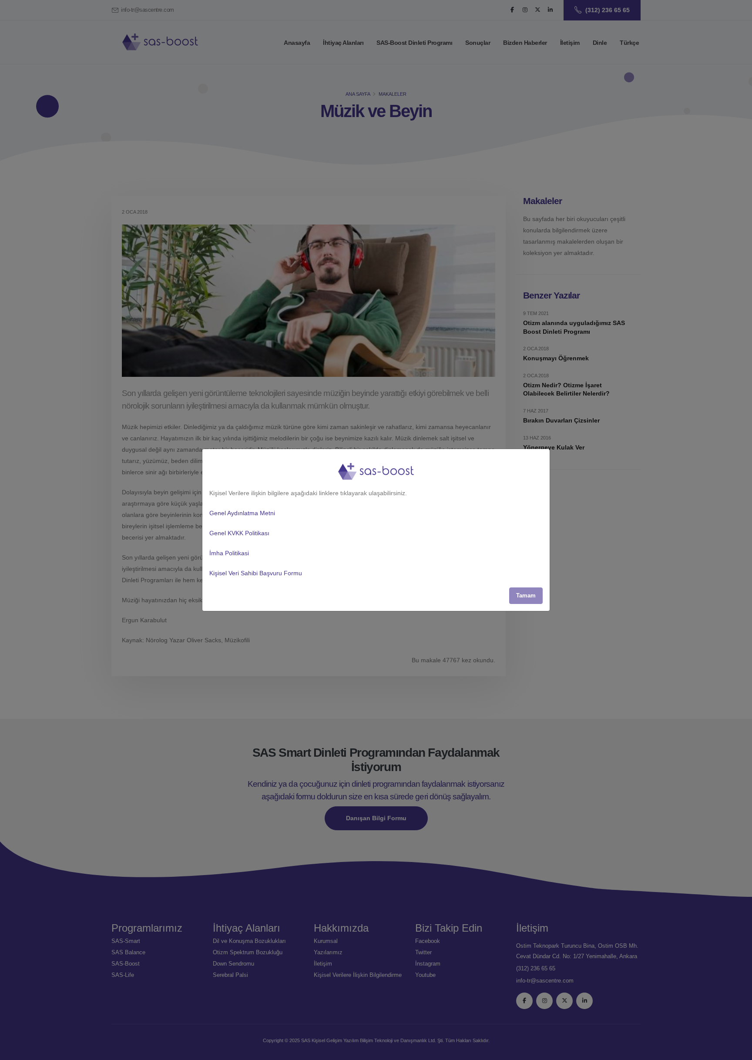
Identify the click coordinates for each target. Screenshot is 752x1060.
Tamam (526, 595)
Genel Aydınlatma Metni (242, 513)
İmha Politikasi (229, 553)
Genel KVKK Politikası (239, 533)
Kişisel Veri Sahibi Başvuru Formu (255, 573)
